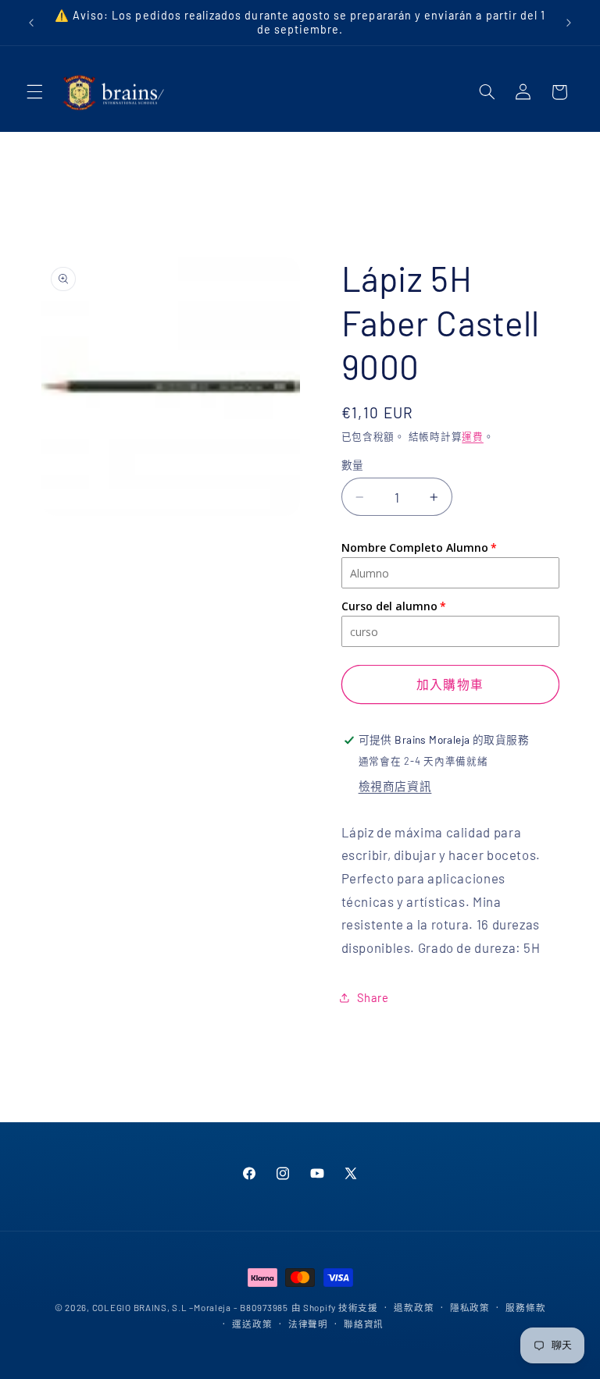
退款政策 (414, 1307)
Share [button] (373, 997)
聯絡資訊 (364, 1323)
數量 (352, 464)
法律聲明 (308, 1323)
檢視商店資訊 (395, 786)
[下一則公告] (569, 22)
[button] (34, 92)
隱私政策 (470, 1307)
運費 (472, 436)
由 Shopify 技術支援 (334, 1307)
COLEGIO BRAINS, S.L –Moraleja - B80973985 (190, 1307)
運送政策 (252, 1323)
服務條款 (525, 1307)
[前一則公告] (31, 22)
